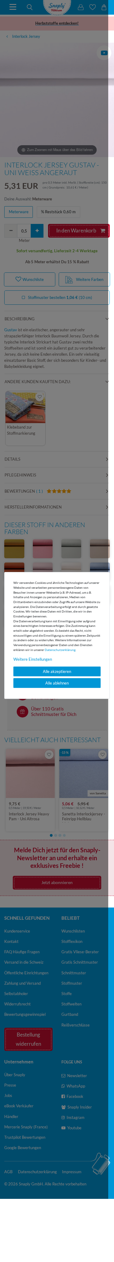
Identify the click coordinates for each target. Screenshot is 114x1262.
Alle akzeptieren (57, 671)
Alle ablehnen (57, 683)
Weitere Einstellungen (32, 659)
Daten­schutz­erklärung (60, 650)
